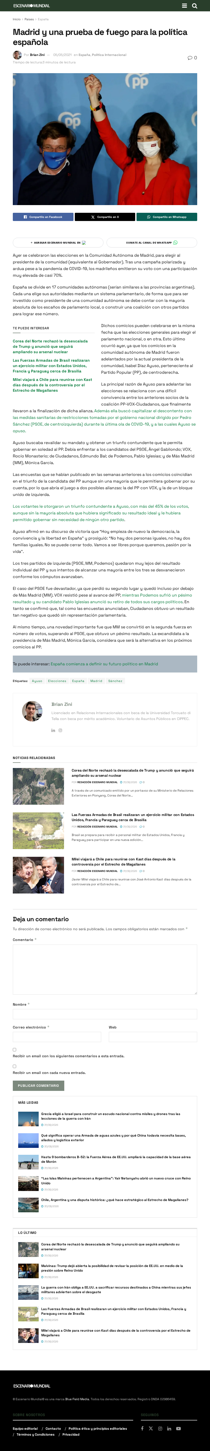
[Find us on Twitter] (151, 1429)
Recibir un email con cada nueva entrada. (49, 1072)
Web (113, 1027)
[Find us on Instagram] (160, 1429)
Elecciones (57, 681)
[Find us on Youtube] (178, 1429)
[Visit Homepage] (32, 6)
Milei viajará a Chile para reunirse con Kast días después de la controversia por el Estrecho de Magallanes (52, 385)
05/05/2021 (62, 55)
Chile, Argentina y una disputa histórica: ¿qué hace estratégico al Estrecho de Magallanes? (115, 1200)
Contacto (53, 1428)
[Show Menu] (184, 5)
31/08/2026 (129, 782)
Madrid (96, 681)
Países (29, 19)
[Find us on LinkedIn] (169, 1429)
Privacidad (70, 1434)
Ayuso (37, 681)
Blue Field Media (77, 1399)
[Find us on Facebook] (142, 1429)
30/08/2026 (51, 1146)
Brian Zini (37, 55)
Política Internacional (109, 55)
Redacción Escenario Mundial (97, 782)
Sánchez (115, 681)
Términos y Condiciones (36, 1434)
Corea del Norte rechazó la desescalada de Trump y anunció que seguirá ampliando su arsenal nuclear (50, 346)
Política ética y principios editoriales (98, 1428)
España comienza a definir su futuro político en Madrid (104, 664)
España (43, 19)
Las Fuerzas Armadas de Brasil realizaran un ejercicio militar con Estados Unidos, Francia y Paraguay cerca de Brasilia (51, 365)
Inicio (16, 19)
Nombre (21, 1004)
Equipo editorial (25, 1428)
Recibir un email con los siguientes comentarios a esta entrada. (68, 1056)
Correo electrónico (31, 1027)
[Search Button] (194, 5)
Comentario (25, 939)
